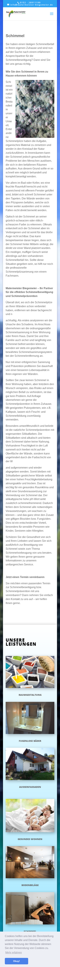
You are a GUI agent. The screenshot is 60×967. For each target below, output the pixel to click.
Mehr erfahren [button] (13, 952)
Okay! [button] (16, 961)
